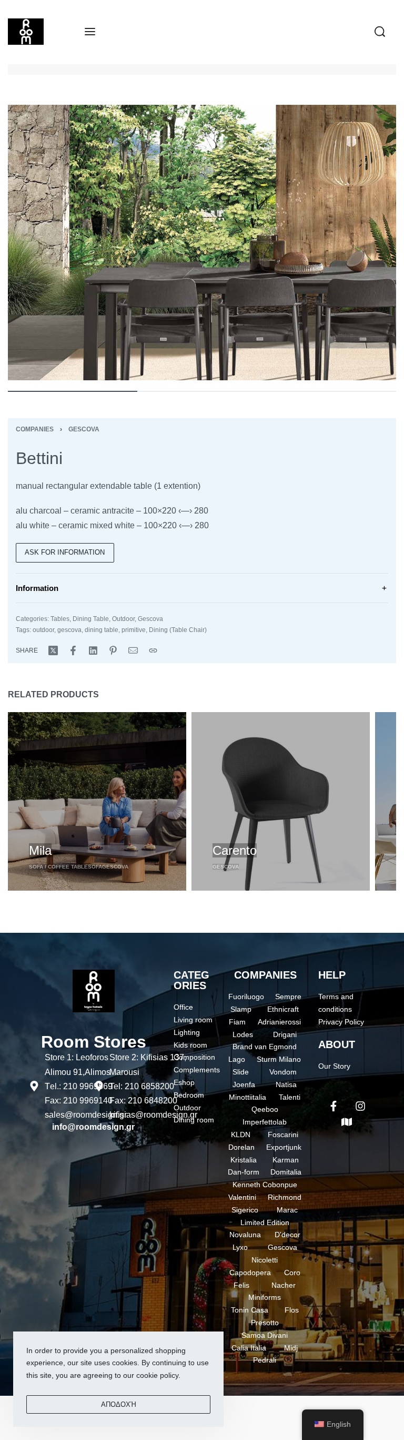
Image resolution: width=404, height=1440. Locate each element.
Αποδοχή (118, 1404)
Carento (235, 850)
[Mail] (133, 650)
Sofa (95, 867)
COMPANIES (265, 975)
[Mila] (97, 801)
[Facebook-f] (333, 1106)
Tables (59, 619)
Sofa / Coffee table (58, 867)
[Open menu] (90, 31)
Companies (35, 429)
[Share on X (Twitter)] (53, 650)
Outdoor (123, 619)
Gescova (83, 429)
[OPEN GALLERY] (202, 242)
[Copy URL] (153, 650)
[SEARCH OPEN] (380, 31)
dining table (101, 630)
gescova (69, 630)
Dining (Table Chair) (178, 630)
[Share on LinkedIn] (93, 650)
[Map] (346, 1121)
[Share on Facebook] (73, 650)
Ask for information (65, 552)
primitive (134, 630)
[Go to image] (72, 391)
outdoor (43, 630)
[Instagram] (360, 1106)
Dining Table (91, 619)
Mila (40, 850)
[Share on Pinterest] (113, 650)
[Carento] (280, 801)
